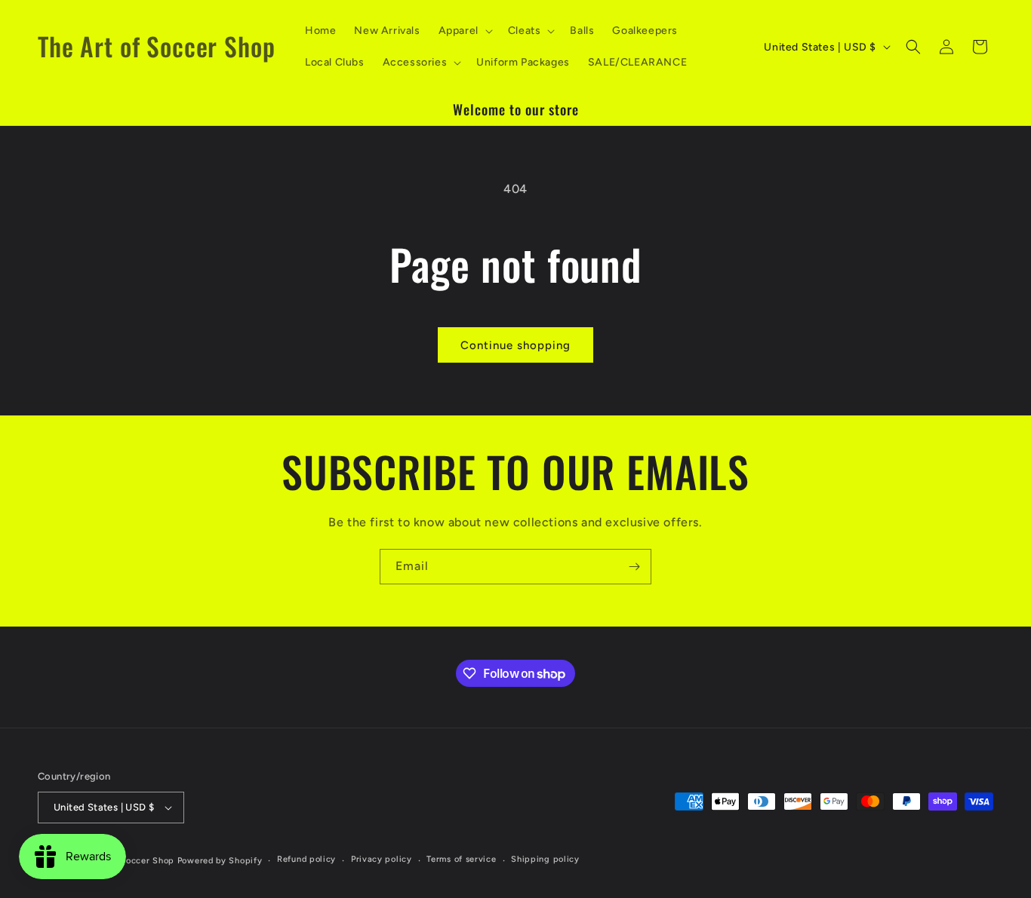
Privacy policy (381, 859)
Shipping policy (545, 859)
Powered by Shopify (220, 861)
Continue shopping (515, 345)
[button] (464, 31)
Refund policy (306, 859)
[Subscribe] (634, 566)
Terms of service (461, 859)
